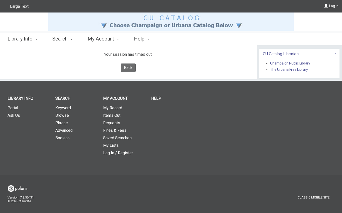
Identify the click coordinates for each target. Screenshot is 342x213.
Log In (333, 6)
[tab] (299, 53)
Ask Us (14, 115)
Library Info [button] (21, 39)
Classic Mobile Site (313, 197)
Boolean (62, 138)
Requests (111, 122)
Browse (62, 115)
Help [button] (140, 39)
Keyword (63, 108)
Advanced (64, 130)
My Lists (111, 145)
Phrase (61, 122)
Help (156, 98)
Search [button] (60, 39)
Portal (13, 108)
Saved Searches (117, 138)
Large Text (19, 6)
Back (128, 67)
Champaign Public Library (290, 63)
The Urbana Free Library (289, 70)
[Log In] (326, 6)
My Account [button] (101, 39)
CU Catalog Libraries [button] (281, 54)
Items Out (111, 115)
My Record (112, 108)
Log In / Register (118, 152)
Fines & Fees (114, 130)
